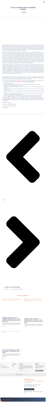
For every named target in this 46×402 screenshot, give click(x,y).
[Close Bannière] (1, 401)
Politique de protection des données (24, 370)
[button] (44, 2)
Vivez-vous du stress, (17, 53)
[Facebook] (39, 370)
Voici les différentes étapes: (29, 81)
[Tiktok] (42, 370)
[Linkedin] (36, 370)
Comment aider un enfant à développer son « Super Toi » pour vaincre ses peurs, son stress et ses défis (33, 320)
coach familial (4, 99)
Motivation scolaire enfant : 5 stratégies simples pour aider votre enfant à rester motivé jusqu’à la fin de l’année (11, 319)
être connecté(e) (11, 289)
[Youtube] (37, 370)
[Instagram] (41, 370)
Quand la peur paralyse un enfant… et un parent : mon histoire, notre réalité (11, 351)
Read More (4, 325)
